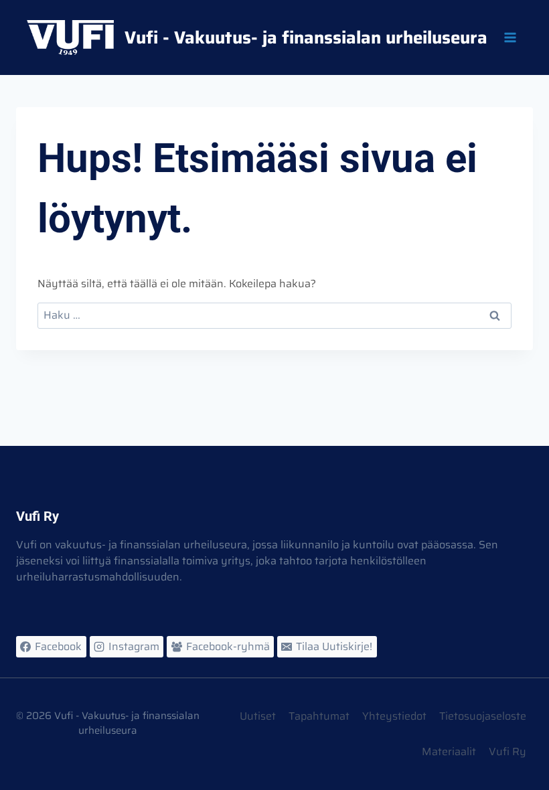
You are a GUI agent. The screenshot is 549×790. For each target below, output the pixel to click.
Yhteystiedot (394, 716)
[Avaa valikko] (509, 37)
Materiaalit (449, 751)
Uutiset (258, 716)
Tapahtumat (319, 716)
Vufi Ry (507, 751)
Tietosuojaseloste (482, 716)
